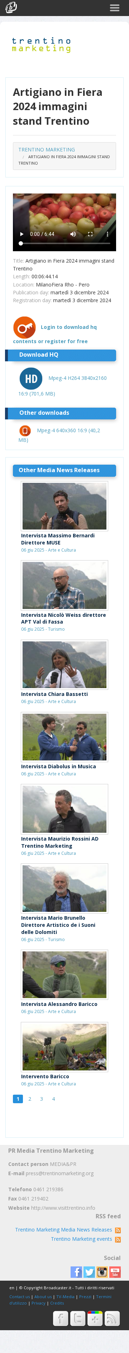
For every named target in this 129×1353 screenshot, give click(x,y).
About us (43, 1296)
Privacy (39, 1303)
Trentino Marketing (46, 149)
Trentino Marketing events (83, 1238)
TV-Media (65, 1296)
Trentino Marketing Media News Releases (65, 1229)
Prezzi (85, 1296)
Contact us (19, 1296)
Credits (57, 1303)
